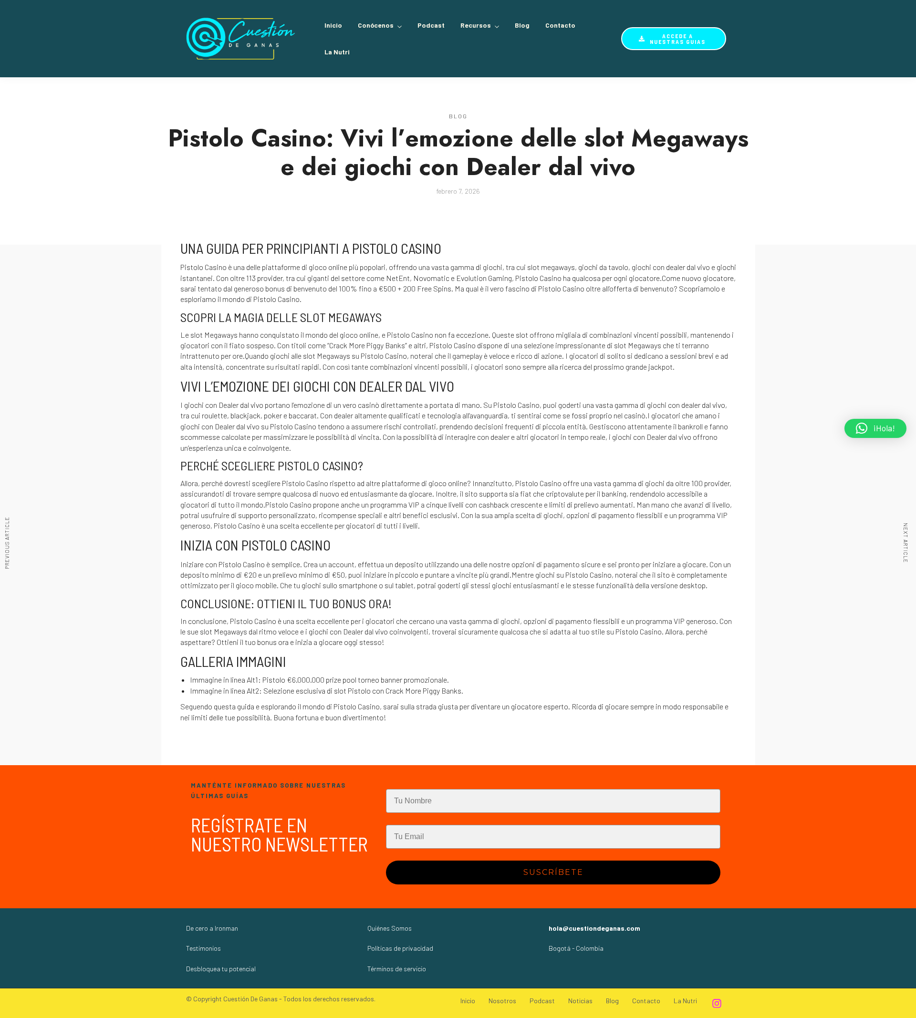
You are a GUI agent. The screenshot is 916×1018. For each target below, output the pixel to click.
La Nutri (337, 52)
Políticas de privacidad (400, 948)
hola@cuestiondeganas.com (594, 928)
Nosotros (502, 1001)
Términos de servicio (396, 969)
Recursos (475, 25)
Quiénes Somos (389, 928)
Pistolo (526, 277)
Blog (522, 25)
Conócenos (376, 25)
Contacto (560, 25)
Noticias (580, 1001)
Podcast (431, 25)
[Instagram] (717, 1003)
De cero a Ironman (212, 928)
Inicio (333, 25)
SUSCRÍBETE (553, 872)
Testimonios (203, 948)
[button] (875, 428)
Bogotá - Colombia (576, 948)
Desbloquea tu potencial (221, 969)
